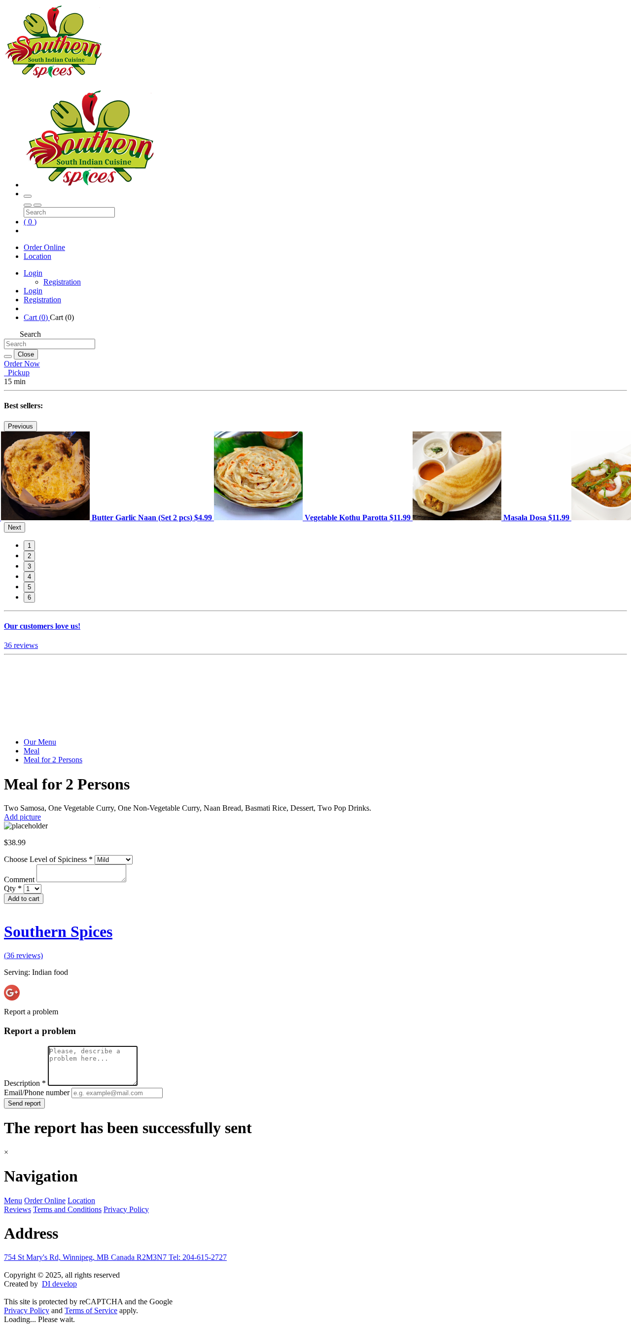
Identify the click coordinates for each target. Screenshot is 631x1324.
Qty (13, 888)
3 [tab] (29, 566)
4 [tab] (29, 576)
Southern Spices (58, 931)
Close (26, 354)
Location (37, 256)
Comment (20, 879)
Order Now (22, 363)
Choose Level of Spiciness (48, 859)
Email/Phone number (37, 1092)
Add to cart (23, 898)
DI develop (59, 1284)
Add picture (22, 817)
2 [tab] (29, 556)
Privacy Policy (126, 1209)
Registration (62, 282)
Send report (24, 1103)
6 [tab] (29, 597)
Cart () (37, 317)
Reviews (17, 1209)
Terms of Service (91, 1310)
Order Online (44, 247)
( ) (30, 221)
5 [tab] (29, 587)
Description (25, 1083)
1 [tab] (29, 545)
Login (33, 273)
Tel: (198, 1257)
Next (14, 527)
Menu (13, 1200)
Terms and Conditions (67, 1209)
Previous (20, 426)
